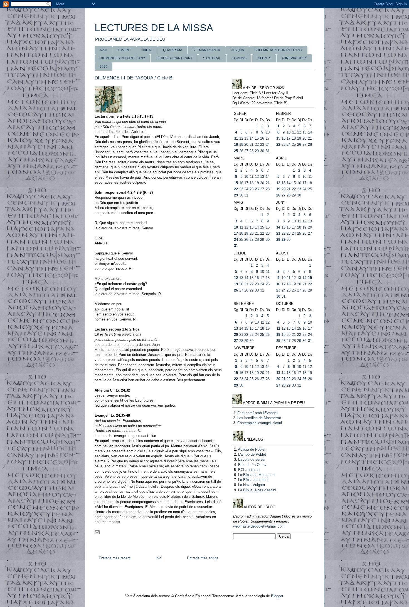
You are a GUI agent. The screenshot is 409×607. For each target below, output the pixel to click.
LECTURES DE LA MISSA (154, 27)
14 (251, 138)
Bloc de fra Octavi (252, 465)
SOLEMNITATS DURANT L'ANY (278, 50)
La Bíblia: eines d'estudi (257, 490)
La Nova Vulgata (251, 485)
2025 (103, 67)
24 (268, 144)
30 (262, 151)
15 (257, 138)
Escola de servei (251, 459)
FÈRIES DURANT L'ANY (174, 58)
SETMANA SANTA (206, 50)
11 (236, 138)
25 (236, 151)
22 (257, 144)
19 (241, 144)
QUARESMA (172, 50)
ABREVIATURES (294, 58)
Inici (159, 558)
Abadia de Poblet (251, 449)
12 (241, 138)
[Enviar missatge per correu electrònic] (97, 533)
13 (246, 138)
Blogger (277, 596)
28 (251, 151)
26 (241, 151)
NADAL (147, 50)
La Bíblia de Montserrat (257, 475)
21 (251, 144)
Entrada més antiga (202, 558)
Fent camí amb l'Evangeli (257, 413)
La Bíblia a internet (253, 480)
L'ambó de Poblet (252, 454)
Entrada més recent (114, 558)
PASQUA (237, 50)
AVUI (103, 50)
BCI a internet (249, 470)
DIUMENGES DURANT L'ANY (122, 58)
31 (268, 151)
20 (246, 144)
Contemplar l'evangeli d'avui (259, 423)
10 (268, 132)
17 (268, 138)
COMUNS (239, 58)
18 (236, 144)
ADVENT (124, 50)
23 (262, 144)
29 (257, 151)
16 (262, 138)
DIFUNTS (264, 58)
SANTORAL (212, 58)
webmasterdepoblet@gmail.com (259, 526)
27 (246, 151)
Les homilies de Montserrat (259, 418)
